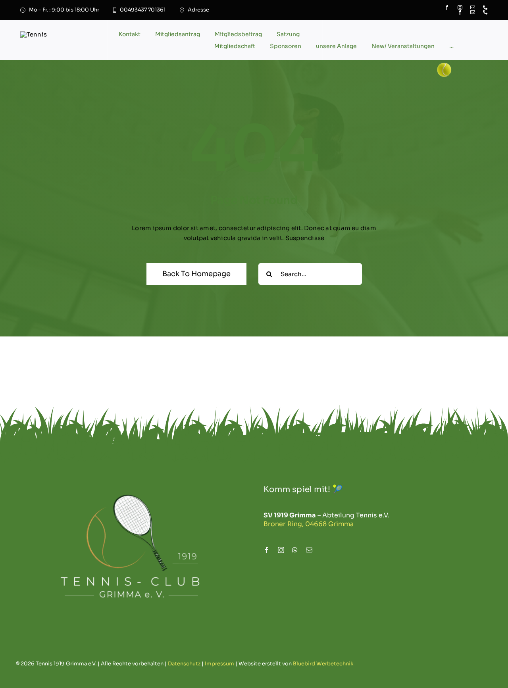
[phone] (485, 12)
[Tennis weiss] (130, 478)
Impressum (219, 663)
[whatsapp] (295, 550)
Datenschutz (184, 663)
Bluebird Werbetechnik (323, 663)
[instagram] (281, 550)
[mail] (472, 12)
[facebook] (460, 12)
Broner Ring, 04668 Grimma (309, 524)
